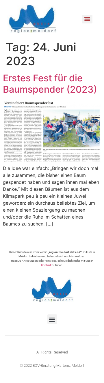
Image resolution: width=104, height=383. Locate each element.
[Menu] (87, 19)
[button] (52, 319)
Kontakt (46, 265)
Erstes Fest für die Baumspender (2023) (50, 83)
